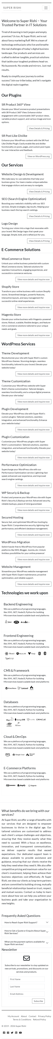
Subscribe (38, 1001)
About (24, 1016)
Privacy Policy (44, 1016)
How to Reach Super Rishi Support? (20, 922)
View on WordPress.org (38, 156)
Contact (32, 1016)
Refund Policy (39, 1019)
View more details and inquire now (33, 279)
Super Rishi (12, 7)
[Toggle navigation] (46, 8)
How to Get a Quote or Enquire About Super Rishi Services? (25, 931)
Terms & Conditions (22, 1019)
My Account (13, 1016)
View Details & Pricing (39, 128)
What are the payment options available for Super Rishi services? (24, 942)
